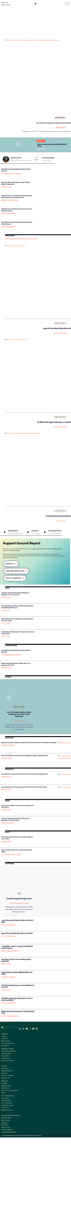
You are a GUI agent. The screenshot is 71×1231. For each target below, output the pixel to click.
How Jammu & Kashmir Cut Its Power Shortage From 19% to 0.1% (17, 806)
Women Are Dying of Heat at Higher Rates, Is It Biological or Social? (16, 664)
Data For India (5, 1120)
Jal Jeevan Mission (6, 1129)
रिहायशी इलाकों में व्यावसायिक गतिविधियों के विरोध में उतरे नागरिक (19, 972)
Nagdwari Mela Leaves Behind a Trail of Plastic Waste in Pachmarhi (15, 183)
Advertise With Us (6, 1053)
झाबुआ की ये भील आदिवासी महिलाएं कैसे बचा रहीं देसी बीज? (17, 933)
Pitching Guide (5, 1078)
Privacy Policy (5, 1056)
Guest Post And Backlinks (8, 1051)
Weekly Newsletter (6, 1071)
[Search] (35, 4)
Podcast (41, 141)
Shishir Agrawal (8, 214)
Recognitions (5, 1045)
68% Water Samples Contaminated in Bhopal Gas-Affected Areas (17, 223)
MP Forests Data (6, 1118)
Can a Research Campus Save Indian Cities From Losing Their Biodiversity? (24, 774)
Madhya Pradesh (6, 1100)
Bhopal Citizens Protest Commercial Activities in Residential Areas (16, 210)
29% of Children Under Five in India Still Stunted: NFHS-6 (19, 850)
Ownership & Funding (7, 1043)
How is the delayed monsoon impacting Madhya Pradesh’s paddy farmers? (24, 756)
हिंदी (19, 894)
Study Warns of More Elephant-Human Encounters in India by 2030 (17, 633)
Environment (5, 1098)
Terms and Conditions (7, 1060)
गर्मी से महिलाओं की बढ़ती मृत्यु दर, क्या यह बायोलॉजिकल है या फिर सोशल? (21, 985)
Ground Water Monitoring (8, 1132)
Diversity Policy (6, 1058)
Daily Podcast (5, 1088)
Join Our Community (7, 1075)
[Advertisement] (35, 21)
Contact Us (4, 1038)
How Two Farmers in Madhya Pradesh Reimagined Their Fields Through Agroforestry (19, 714)
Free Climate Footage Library (9, 1090)
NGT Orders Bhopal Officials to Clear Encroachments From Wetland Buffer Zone (17, 607)
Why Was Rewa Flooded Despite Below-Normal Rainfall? (16, 170)
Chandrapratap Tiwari (11, 174)
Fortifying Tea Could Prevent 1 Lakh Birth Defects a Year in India (21, 837)
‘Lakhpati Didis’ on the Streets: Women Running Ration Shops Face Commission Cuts (16, 197)
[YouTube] (27, 1029)
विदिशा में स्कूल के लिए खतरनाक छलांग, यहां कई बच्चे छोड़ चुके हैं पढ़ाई (19, 1012)
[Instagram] (23, 1029)
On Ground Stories (6, 1103)
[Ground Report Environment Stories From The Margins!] (6, 3)
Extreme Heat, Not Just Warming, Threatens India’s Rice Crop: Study (17, 620)
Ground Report (8, 745)
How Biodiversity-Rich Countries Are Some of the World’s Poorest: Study (24, 787)
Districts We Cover (6, 1110)
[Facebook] (33, 1029)
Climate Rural (5, 1107)
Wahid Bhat (61, 128)
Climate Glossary (6, 1086)
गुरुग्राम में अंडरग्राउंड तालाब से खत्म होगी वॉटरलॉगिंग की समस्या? (52, 145)
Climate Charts (5, 1127)
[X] (30, 1029)
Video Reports (60, 323)
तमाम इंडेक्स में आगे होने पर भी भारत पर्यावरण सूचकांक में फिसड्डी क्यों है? (20, 959)
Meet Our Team (5, 1041)
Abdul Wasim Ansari (10, 200)
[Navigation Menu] (67, 3)
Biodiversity (60, 118)
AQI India (4, 1122)
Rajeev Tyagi (6, 187)
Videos (3, 1093)
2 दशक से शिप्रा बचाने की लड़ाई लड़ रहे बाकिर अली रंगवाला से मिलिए (19, 920)
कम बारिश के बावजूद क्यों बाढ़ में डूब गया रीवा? (19, 899)
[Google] (37, 1029)
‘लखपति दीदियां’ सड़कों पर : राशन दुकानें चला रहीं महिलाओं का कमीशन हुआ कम (22, 946)
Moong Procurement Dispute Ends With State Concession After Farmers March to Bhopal (28, 743)
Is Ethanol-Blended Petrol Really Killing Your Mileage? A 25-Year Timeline (15, 594)
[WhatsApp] (20, 1029)
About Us (4, 1036)
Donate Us (4, 1073)
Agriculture (19, 707)
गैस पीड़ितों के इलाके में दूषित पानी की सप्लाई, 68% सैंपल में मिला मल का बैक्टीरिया (23, 998)
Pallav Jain (60, 521)
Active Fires (4, 1125)
